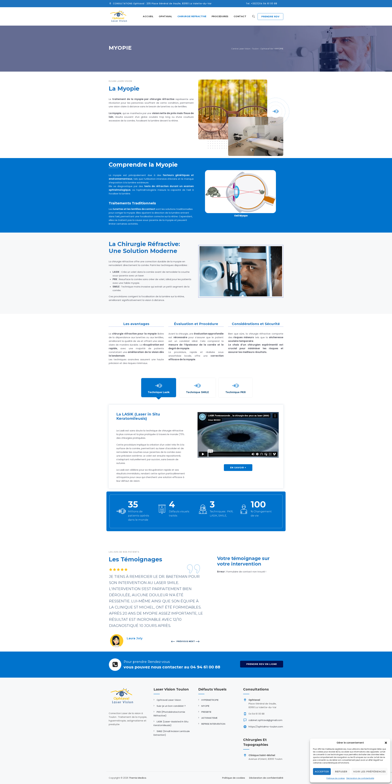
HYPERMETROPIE (210, 700)
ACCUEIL (148, 16)
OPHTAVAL (165, 16)
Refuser (341, 771)
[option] (200, 604)
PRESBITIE (206, 711)
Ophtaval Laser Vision (169, 700)
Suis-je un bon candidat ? (171, 706)
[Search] (253, 16)
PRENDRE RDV (270, 16)
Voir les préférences (369, 771)
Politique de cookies (335, 778)
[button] (385, 742)
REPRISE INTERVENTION (213, 723)
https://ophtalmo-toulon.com (266, 726)
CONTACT (240, 16)
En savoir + (238, 467)
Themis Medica (137, 777)
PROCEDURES (220, 16)
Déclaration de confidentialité (360, 778)
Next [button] (189, 641)
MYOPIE (205, 706)
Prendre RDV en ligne (261, 664)
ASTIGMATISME (209, 717)
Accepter (322, 771)
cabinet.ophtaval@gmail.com (265, 720)
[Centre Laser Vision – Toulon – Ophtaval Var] (118, 16)
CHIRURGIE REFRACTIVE (191, 16)
